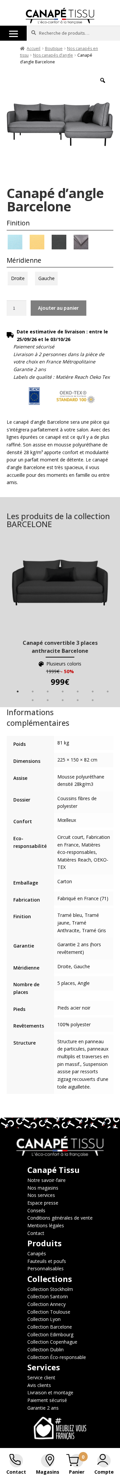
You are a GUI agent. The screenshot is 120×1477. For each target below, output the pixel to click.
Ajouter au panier (58, 307)
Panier (76, 1472)
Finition (18, 222)
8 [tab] (32, 700)
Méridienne (24, 260)
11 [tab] (77, 700)
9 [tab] (47, 700)
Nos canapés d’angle (53, 55)
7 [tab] (107, 691)
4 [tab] (62, 691)
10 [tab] (62, 700)
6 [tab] (92, 691)
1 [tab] (17, 691)
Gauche (46, 278)
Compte (104, 1472)
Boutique (54, 48)
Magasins (47, 1472)
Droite (18, 278)
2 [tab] (32, 691)
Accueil (33, 48)
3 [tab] (47, 691)
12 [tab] (92, 700)
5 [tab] (77, 691)
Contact (16, 1472)
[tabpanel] (60, 613)
